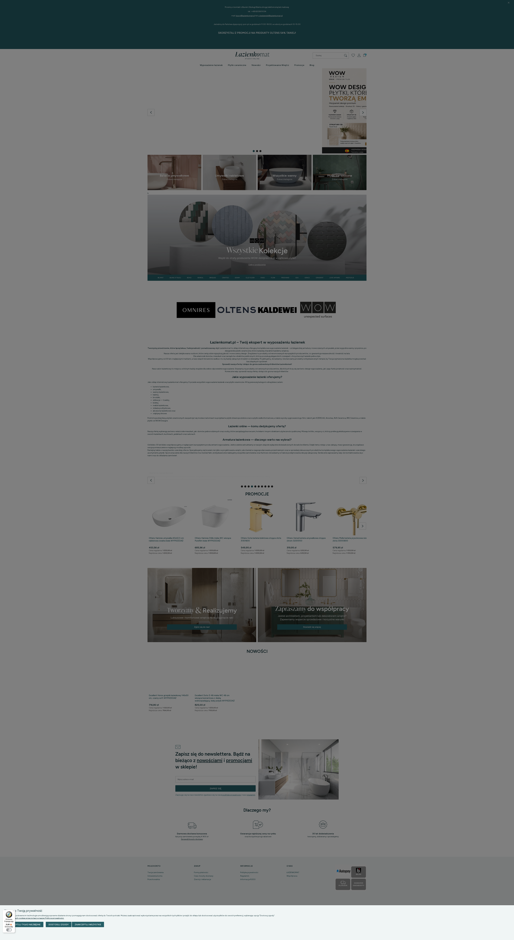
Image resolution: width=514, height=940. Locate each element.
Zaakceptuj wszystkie (88, 924)
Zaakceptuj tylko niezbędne (24, 924)
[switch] (9, 929)
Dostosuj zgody (59, 924)
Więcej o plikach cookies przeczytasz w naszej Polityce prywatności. (34, 918)
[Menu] (13, 911)
